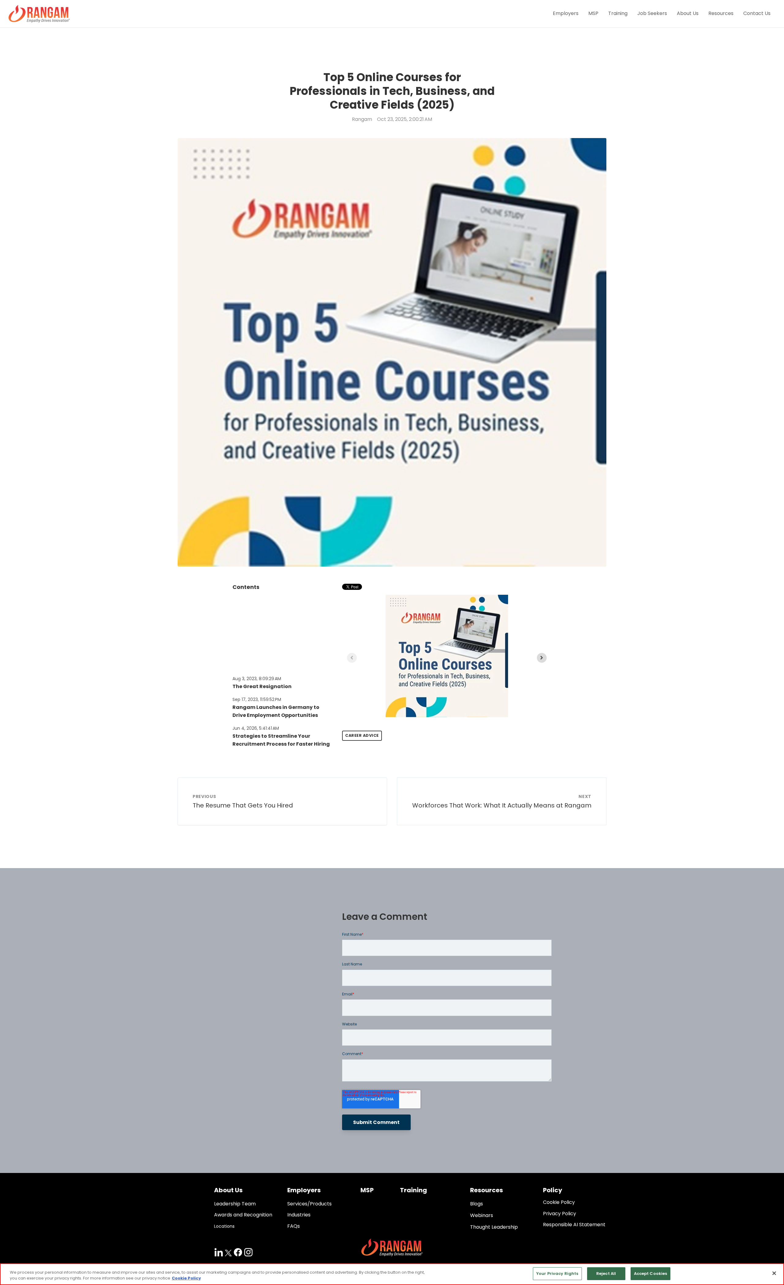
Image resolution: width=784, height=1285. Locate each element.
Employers (566, 13)
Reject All (606, 1273)
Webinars (481, 1215)
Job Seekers (652, 13)
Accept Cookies (650, 1273)
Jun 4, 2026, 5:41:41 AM (255, 728)
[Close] (774, 1273)
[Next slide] (542, 658)
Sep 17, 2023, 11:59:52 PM (256, 699)
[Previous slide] (352, 658)
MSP (593, 13)
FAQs (293, 1226)
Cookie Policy (186, 1278)
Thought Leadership (494, 1227)
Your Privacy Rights (557, 1273)
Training (618, 13)
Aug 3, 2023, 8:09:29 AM (256, 679)
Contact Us (757, 13)
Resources (720, 13)
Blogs (476, 1203)
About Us (688, 13)
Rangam (362, 119)
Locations (224, 1226)
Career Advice (362, 735)
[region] (392, 1274)
